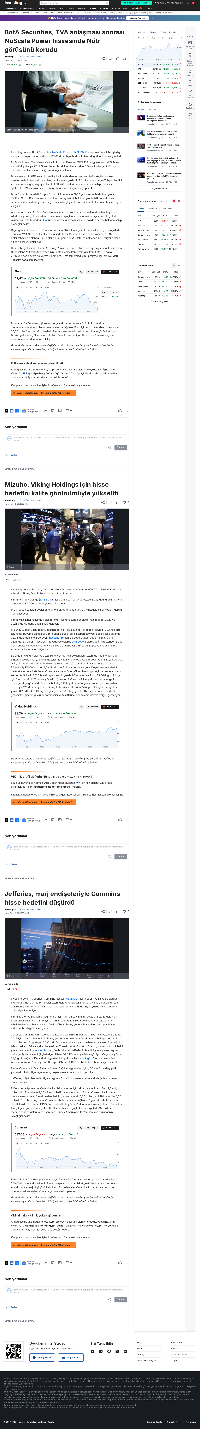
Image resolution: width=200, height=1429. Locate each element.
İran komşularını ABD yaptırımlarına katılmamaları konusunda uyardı (162, 132)
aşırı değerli (79, 641)
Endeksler (152, 32)
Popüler (26, 13)
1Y (36, 287)
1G (17, 287)
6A (31, 287)
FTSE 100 (141, 88)
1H (22, 287)
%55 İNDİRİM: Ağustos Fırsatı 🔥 (136, 3)
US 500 (140, 78)
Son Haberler (12, 13)
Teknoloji (127, 13)
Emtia (52, 13)
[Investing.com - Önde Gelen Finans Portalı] (16, 3)
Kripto (111, 13)
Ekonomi (87, 13)
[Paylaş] (103, 58)
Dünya (96, 13)
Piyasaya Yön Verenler (150, 201)
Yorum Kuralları (11, 455)
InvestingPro (56, 637)
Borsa (59, 13)
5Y (41, 287)
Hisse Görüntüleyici (120, 8)
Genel (103, 13)
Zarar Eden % (167, 209)
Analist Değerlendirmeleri (30, 56)
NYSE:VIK (46, 599)
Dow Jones (142, 74)
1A (26, 287)
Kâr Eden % (153, 209)
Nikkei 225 (142, 83)
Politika (119, 13)
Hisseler (173, 32)
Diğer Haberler (158, 188)
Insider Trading (155, 13)
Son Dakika (36, 13)
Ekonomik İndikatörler (73, 13)
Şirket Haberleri (140, 13)
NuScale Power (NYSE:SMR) (69, 152)
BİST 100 (141, 64)
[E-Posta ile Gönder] (60, 410)
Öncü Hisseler (145, 265)
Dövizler (141, 32)
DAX (139, 69)
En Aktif (140, 209)
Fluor (45, 220)
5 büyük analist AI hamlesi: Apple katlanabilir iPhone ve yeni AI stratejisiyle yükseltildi (161, 118)
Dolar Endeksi (143, 92)
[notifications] (188, 2)
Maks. (47, 287)
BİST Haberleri (169, 13)
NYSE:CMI (72, 998)
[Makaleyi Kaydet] (110, 58)
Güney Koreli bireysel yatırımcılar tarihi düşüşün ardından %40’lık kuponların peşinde (164, 176)
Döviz (45, 13)
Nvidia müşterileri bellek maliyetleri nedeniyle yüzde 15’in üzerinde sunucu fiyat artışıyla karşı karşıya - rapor (164, 160)
